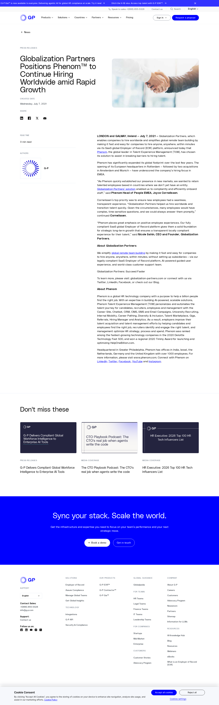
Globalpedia (139, 585)
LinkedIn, (102, 361)
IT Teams (137, 614)
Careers (171, 590)
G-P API (69, 619)
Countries (79, 17)
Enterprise (138, 644)
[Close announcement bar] (195, 3)
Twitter (112, 361)
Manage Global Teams (76, 595)
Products (46, 17)
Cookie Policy (50, 699)
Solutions (62, 17)
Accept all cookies (164, 692)
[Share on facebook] (29, 118)
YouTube (137, 361)
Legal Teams (139, 604)
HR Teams (138, 598)
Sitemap (171, 616)
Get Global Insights (75, 600)
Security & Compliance (77, 625)
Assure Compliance (75, 590)
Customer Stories (141, 657)
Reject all (192, 692)
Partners (96, 17)
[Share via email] (44, 118)
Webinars (171, 651)
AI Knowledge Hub (176, 635)
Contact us (25, 620)
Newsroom (172, 606)
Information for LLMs (177, 621)
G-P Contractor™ (108, 590)
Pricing (129, 17)
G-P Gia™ (104, 595)
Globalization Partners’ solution (116, 189)
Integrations (71, 614)
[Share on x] (37, 118)
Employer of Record (75, 585)
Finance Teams (140, 609)
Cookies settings (178, 699)
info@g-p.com (26, 610)
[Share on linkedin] (21, 118)
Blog (169, 641)
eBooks (170, 656)
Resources (113, 17)
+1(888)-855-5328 (29, 607)
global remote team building (128, 253)
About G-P (172, 585)
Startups (137, 633)
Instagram (155, 361)
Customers (172, 595)
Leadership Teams (142, 619)
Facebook (125, 361)
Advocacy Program (142, 663)
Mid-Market (139, 638)
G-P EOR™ (105, 585)
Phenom (102, 152)
